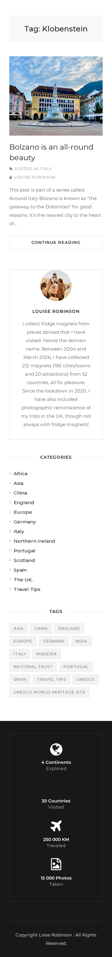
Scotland (24, 560)
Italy (46, 168)
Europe (23, 512)
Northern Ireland (34, 541)
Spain (20, 570)
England (24, 502)
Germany (25, 522)
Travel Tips (27, 589)
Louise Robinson (35, 177)
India (81, 641)
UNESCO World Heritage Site (50, 692)
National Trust (33, 666)
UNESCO (86, 679)
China (20, 493)
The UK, (23, 580)
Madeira (46, 654)
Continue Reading (56, 242)
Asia (18, 483)
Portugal (24, 551)
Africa (20, 473)
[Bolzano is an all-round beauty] (56, 96)
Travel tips (51, 679)
